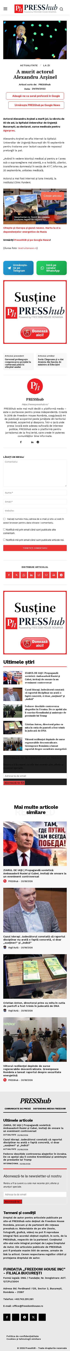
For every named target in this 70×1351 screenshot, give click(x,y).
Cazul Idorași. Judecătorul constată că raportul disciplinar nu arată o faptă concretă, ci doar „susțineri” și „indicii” (45, 694)
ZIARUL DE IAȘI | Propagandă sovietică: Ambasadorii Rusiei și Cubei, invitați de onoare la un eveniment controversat (42, 677)
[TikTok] (43, 441)
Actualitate (29, 65)
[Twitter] (16, 575)
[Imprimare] (53, 575)
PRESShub (45, 84)
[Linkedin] (32, 441)
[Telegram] (38, 441)
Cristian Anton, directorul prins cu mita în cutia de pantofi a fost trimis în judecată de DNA (45, 727)
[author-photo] (5, 881)
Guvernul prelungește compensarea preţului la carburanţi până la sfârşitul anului (18, 363)
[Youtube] (49, 441)
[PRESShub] (35, 386)
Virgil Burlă (13, 947)
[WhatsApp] (24, 575)
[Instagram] (26, 441)
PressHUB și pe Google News (32, 240)
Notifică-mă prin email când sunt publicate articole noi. (35, 539)
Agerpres (9, 130)
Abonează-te (12, 782)
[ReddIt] (38, 575)
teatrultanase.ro (27, 248)
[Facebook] (21, 441)
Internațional (11, 1163)
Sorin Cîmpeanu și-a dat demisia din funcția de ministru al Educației (50, 362)
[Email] (46, 575)
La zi (46, 65)
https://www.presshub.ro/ (35, 404)
